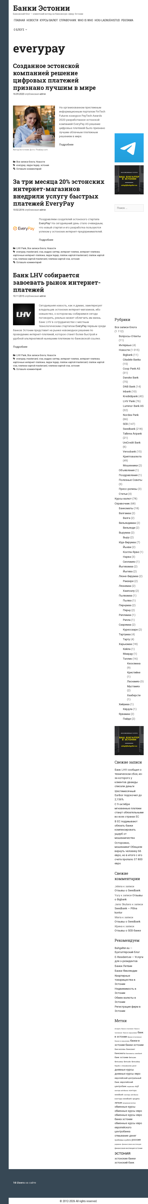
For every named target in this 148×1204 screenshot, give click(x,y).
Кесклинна (133, 663)
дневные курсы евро (127, 1073)
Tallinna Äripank (132, 433)
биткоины (119, 1062)
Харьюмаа (125, 644)
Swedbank (129, 428)
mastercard (32, 251)
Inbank (127, 391)
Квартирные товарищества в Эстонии (125, 980)
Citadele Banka (132, 359)
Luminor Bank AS (133, 406)
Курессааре (130, 629)
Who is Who (85, 20)
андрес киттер (52, 251)
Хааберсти (133, 695)
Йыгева (128, 571)
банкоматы (120, 1053)
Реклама (127, 20)
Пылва (127, 600)
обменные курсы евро (128, 1110)
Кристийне (133, 672)
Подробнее (66, 144)
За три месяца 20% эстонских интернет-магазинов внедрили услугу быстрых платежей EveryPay (58, 192)
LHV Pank (21, 248)
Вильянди (129, 527)
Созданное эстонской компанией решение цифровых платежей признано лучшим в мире (54, 76)
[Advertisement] (131, 84)
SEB (125, 424)
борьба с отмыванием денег (126, 1066)
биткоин (132, 1057)
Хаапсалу (129, 590)
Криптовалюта (132, 456)
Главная (19, 20)
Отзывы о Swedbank (127, 890)
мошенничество (129, 1103)
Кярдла (127, 709)
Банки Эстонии (41, 8)
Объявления (127, 470)
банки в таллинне (134, 1037)
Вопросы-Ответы (130, 336)
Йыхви (127, 547)
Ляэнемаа (125, 586)
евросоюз (130, 1086)
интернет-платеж (70, 251)
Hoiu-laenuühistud (107, 20)
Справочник (67, 20)
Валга (126, 518)
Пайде (127, 718)
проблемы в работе (123, 1140)
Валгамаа (125, 513)
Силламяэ (129, 561)
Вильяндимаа (127, 523)
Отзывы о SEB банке (128, 930)
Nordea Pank (131, 415)
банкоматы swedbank (134, 1053)
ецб (137, 1086)
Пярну (127, 610)
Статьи (123, 493)
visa (41, 251)
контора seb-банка (121, 1091)
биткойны (136, 1062)
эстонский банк (124, 1162)
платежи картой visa (59, 259)
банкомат (130, 1049)
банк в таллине (127, 1029)
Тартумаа (125, 634)
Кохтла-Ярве (131, 552)
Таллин (127, 658)
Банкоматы (126, 508)
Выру (126, 537)
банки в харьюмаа (122, 1041)
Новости (32, 20)
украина (118, 1144)
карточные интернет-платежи (29, 255)
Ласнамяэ (133, 681)
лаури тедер (32, 165)
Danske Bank (130, 377)
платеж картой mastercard (74, 255)
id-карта (118, 1029)
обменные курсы (125, 1106)
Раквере (128, 581)
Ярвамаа (124, 714)
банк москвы (120, 1049)
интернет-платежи (90, 251)
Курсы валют (49, 20)
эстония (44, 165)
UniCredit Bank (131, 442)
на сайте (24, 1182)
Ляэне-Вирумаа (128, 576)
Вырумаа (124, 532)
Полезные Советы (130, 480)
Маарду (128, 653)
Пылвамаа (125, 595)
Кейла (127, 649)
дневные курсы (124, 1069)
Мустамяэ (133, 686)
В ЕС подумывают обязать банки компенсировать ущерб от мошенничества (126, 830)
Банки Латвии (123, 966)
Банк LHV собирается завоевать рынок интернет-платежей (57, 282)
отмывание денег (125, 1135)
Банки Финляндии (126, 970)
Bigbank (128, 355)
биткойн (127, 1062)
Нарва (127, 556)
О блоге (19, 29)
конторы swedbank (123, 1099)
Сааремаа (125, 624)
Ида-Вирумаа (127, 542)
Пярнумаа (125, 605)
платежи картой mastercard (32, 259)
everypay (20, 165)
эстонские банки (125, 1158)
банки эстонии (134, 1045)
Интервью (125, 345)
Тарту (126, 639)
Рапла (127, 620)
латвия (118, 1102)
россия (136, 1139)
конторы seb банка (131, 1095)
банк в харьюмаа (130, 1033)
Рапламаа (125, 615)
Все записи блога (25, 161)
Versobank (129, 451)
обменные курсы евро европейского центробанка (128, 1127)
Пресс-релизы (128, 489)
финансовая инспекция (131, 1144)
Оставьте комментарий (28, 168)
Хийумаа (124, 704)
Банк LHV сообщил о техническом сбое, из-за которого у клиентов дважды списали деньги (129, 778)
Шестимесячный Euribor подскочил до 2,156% (128, 795)
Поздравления (128, 475)
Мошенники (130, 465)
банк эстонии (121, 1057)
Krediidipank (130, 396)
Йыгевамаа (126, 566)
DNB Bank (129, 386)
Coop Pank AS (131, 368)
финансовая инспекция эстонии (128, 1148)
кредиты (136, 1099)
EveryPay (44, 223)
